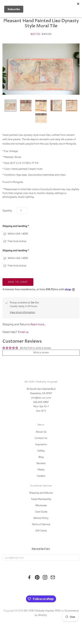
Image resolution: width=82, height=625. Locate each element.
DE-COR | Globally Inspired (39, 610)
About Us (41, 431)
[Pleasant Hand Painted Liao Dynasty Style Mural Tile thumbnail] (10, 105)
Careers (41, 475)
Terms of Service (41, 524)
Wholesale (41, 505)
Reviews (41, 463)
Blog (41, 456)
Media (41, 469)
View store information (22, 312)
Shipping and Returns (41, 492)
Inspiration (41, 444)
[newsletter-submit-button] (75, 557)
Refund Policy (41, 518)
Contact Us (41, 438)
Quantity (7, 210)
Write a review (41, 352)
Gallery (41, 450)
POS (57, 610)
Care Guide (41, 511)
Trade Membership (41, 499)
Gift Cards (41, 530)
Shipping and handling (14, 226)
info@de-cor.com (41, 397)
